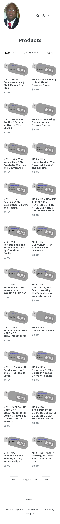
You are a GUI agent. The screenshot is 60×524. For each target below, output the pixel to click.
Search (30, 499)
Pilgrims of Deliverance (26, 509)
